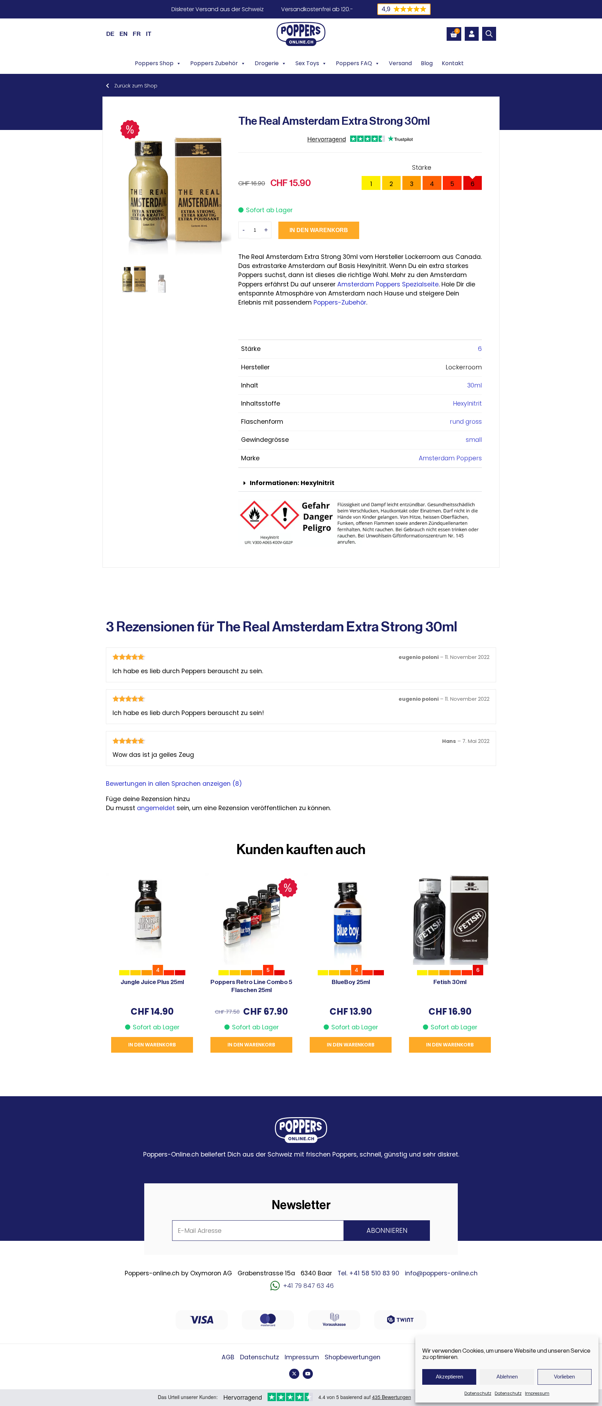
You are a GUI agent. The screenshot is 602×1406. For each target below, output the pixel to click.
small (474, 440)
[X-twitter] (294, 1374)
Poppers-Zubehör (340, 302)
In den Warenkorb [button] (152, 1044)
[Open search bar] (489, 34)
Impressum (537, 1393)
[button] (360, 483)
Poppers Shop (154, 63)
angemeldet (156, 808)
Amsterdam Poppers (450, 458)
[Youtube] (308, 1374)
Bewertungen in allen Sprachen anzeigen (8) (174, 783)
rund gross (466, 421)
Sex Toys (307, 63)
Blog (427, 63)
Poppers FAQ (354, 63)
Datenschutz (477, 1393)
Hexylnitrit (467, 403)
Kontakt (453, 63)
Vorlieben (564, 1377)
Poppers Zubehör (214, 63)
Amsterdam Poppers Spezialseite (388, 284)
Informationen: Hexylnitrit (292, 483)
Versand (400, 63)
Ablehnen (507, 1377)
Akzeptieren (449, 1377)
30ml (474, 385)
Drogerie (267, 63)
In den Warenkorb (319, 230)
